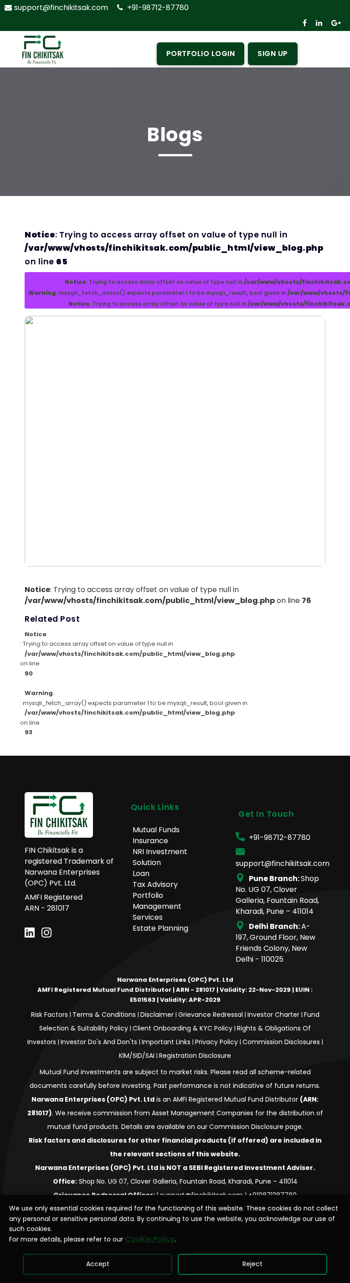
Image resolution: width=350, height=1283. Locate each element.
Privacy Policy (217, 1041)
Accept (97, 1263)
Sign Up (272, 53)
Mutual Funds (156, 829)
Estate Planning (160, 928)
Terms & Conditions (105, 1014)
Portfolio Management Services (157, 906)
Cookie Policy (150, 1239)
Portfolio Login (200, 53)
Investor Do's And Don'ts (100, 1041)
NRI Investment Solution (160, 857)
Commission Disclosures (282, 1041)
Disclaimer (157, 1014)
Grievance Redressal (211, 1014)
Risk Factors (50, 1014)
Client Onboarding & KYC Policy (183, 1028)
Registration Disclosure (195, 1055)
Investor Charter (274, 1014)
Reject (252, 1263)
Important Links (167, 1041)
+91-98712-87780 (157, 7)
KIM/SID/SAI (137, 1055)
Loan (141, 873)
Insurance (150, 840)
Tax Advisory (155, 884)
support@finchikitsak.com (61, 7)
